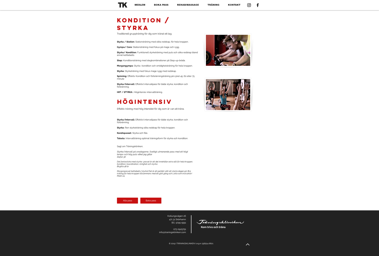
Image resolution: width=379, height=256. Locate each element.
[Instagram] (249, 5)
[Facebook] (257, 5)
